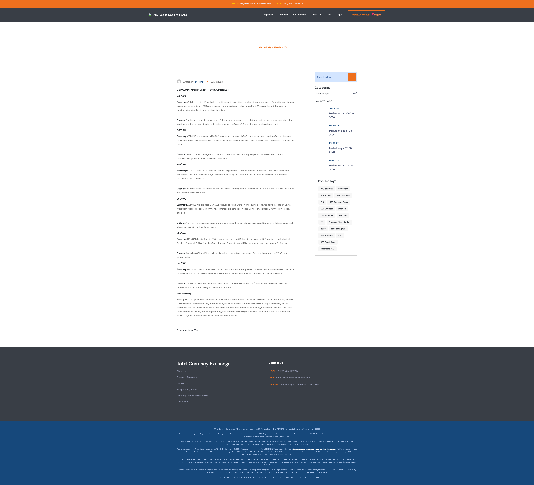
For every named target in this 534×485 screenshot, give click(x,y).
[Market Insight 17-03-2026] (320, 147)
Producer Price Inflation (339, 222)
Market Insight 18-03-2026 (341, 132)
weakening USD (327, 249)
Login (339, 14)
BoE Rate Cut (327, 188)
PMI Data (343, 215)
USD (340, 235)
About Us (316, 14)
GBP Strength (327, 208)
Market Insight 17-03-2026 (341, 150)
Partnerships (299, 14)
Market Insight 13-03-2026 (341, 167)
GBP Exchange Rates (338, 202)
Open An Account (361, 14)
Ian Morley (199, 81)
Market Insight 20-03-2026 (341, 115)
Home (250, 47)
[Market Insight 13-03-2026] (320, 164)
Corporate (268, 14)
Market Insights (322, 93)
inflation (342, 208)
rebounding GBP (338, 228)
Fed (322, 202)
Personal (283, 14)
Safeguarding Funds (187, 389)
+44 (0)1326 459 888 (287, 370)
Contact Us (183, 383)
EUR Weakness (343, 195)
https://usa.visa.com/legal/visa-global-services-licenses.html (314, 449)
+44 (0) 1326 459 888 (293, 4)
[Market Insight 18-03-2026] (320, 130)
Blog (329, 14)
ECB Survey (326, 195)
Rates (323, 228)
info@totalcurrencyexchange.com (255, 4)
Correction (343, 188)
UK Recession (327, 235)
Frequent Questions (187, 377)
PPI (322, 222)
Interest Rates (327, 215)
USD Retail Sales (328, 242)
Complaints (182, 401)
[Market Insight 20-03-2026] (320, 112)
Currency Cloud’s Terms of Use (192, 395)
